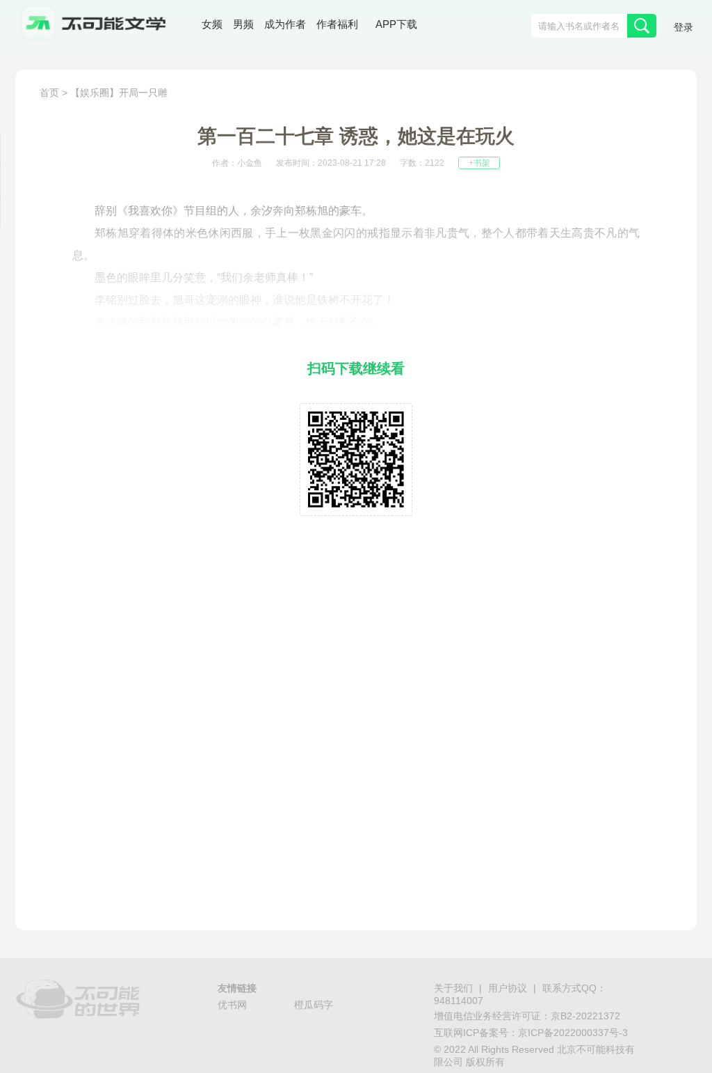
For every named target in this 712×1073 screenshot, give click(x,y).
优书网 (232, 1004)
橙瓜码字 (313, 1004)
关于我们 (453, 988)
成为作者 (285, 24)
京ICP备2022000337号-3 (573, 1032)
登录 (683, 27)
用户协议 (507, 988)
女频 (212, 24)
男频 (243, 24)
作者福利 (337, 24)
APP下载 (396, 24)
